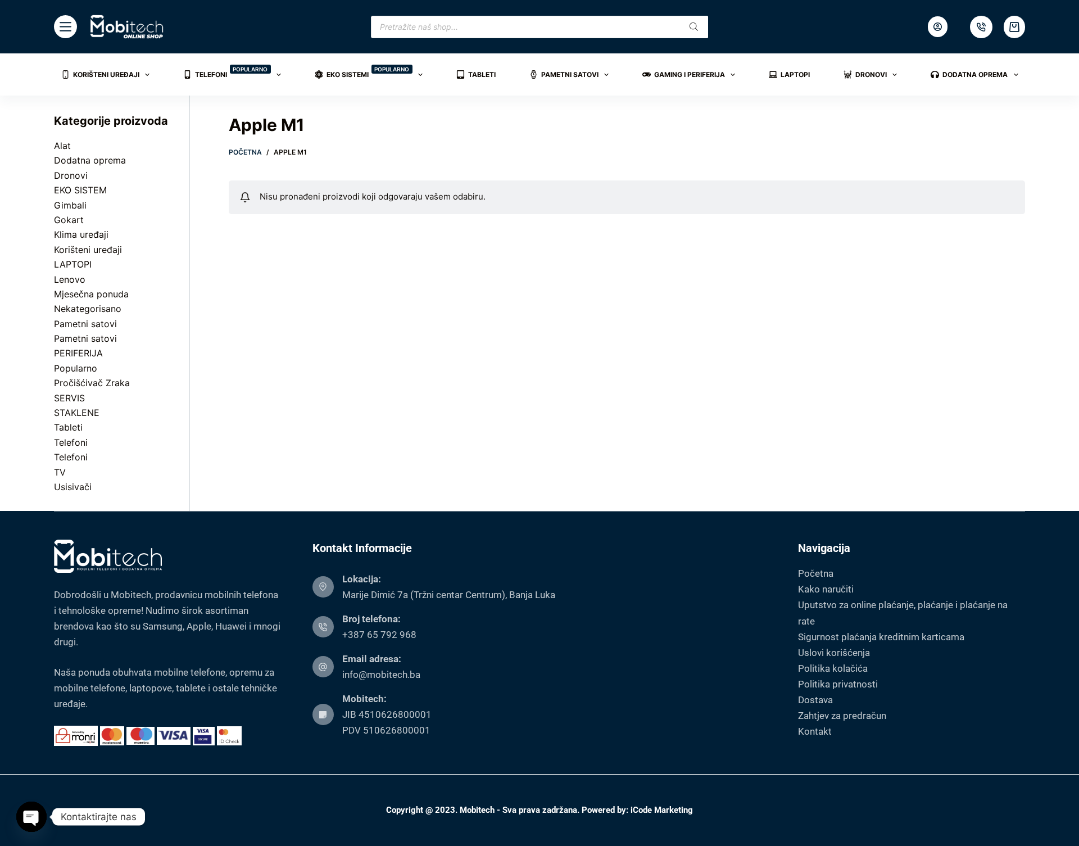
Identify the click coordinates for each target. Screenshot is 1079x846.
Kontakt (815, 731)
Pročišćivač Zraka (92, 382)
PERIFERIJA (78, 353)
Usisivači (73, 486)
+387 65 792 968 (379, 634)
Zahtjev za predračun (842, 715)
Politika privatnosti (838, 684)
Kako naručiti (826, 589)
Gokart (69, 219)
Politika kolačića (833, 668)
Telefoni (231, 72)
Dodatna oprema (975, 74)
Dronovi (871, 74)
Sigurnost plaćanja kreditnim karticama (881, 637)
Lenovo (69, 279)
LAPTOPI (73, 264)
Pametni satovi (570, 74)
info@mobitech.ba (381, 674)
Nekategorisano (87, 308)
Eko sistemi (368, 72)
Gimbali (70, 205)
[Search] (694, 27)
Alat (62, 145)
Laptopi (795, 74)
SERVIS (69, 398)
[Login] (937, 26)
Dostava (815, 699)
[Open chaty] (31, 817)
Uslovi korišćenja (834, 652)
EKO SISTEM (80, 190)
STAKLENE (76, 412)
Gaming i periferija (689, 74)
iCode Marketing (662, 810)
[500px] (981, 27)
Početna (815, 573)
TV (60, 472)
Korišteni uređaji (106, 74)
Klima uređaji (81, 234)
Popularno (75, 368)
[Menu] (65, 26)
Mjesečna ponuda (91, 294)
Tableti (482, 74)
